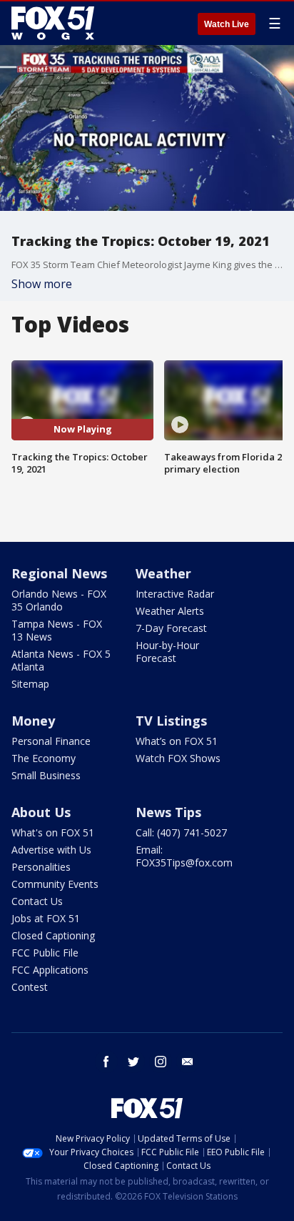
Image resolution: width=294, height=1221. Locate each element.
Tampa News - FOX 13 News (56, 630)
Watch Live (226, 24)
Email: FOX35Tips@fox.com (184, 856)
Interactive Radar (175, 593)
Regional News (59, 573)
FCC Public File (44, 952)
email (187, 1061)
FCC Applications (49, 970)
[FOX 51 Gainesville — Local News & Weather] (52, 23)
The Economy (43, 758)
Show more (41, 284)
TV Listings (171, 720)
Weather (163, 573)
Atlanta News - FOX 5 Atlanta (61, 660)
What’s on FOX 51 (177, 741)
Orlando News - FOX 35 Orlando (58, 600)
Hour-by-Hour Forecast (167, 651)
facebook (106, 1061)
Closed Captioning (53, 935)
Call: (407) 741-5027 (181, 832)
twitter (133, 1061)
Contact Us (37, 901)
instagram (160, 1061)
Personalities (41, 867)
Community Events (54, 884)
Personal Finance (51, 741)
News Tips (168, 812)
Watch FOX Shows (178, 758)
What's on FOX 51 (52, 832)
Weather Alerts (170, 611)
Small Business (46, 775)
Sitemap (30, 684)
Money (33, 720)
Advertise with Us (51, 849)
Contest (29, 987)
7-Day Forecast (171, 628)
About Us (41, 812)
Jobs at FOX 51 (45, 918)
